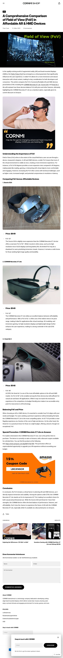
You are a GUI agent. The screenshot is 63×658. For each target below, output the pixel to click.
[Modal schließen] (58, 637)
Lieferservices (7, 612)
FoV (4, 11)
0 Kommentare (27, 28)
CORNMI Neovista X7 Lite (32, 84)
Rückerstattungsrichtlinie (10, 615)
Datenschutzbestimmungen (11, 618)
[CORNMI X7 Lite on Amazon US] (31, 284)
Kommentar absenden (13, 587)
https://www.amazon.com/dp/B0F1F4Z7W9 (19, 444)
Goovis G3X (45, 84)
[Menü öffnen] (4, 3)
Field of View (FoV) (17, 74)
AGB (4, 621)
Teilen (7, 514)
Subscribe (50, 645)
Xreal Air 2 (55, 84)
